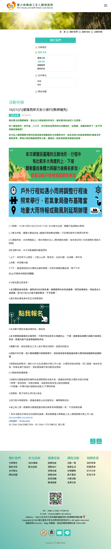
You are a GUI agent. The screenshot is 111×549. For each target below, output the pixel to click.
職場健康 (52, 482)
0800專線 (32, 463)
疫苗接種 (52, 478)
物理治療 (52, 471)
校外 (39, 85)
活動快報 (41, 62)
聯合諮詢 (32, 467)
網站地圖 (13, 474)
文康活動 (71, 478)
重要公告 (41, 58)
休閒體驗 (71, 471)
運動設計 (52, 467)
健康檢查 (52, 463)
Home (99, 442)
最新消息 (86, 32)
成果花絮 (71, 482)
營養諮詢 (52, 474)
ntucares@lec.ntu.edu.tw (21, 417)
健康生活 (71, 467)
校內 (39, 81)
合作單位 (13, 471)
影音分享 (91, 474)
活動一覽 (71, 463)
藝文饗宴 (71, 474)
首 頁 (63, 32)
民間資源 (91, 467)
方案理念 (13, 463)
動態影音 (41, 69)
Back (93, 442)
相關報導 (41, 65)
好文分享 (91, 471)
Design (61, 543)
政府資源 (91, 463)
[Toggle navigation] (105, 5)
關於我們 (74, 32)
